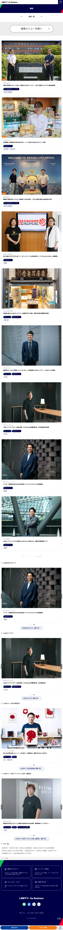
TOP (60, 918)
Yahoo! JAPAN (30, 913)
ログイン (60, 928)
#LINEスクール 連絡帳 (41, 850)
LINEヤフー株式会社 (39, 913)
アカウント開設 (43, 928)
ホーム (3, 858)
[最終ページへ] (40, 556)
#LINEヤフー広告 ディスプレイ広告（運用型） (44, 848)
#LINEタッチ (5, 848)
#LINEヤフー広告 (14, 848)
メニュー (60, 3)
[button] (61, 596)
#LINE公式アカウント (30, 850)
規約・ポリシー (23, 913)
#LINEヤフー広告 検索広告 (25, 848)
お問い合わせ (14, 928)
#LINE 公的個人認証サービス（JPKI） (22, 853)
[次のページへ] (37, 556)
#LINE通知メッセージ (7, 853)
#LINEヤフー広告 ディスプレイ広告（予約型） (12, 850)
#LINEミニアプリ (52, 850)
